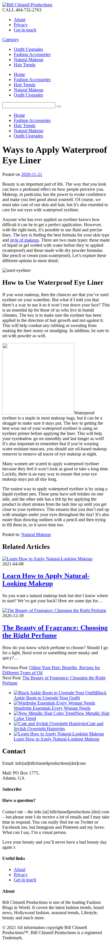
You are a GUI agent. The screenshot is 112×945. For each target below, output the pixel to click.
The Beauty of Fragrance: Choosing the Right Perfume (55, 631)
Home (19, 74)
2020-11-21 (31, 174)
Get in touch (25, 29)
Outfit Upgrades (28, 49)
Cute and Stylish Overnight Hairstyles (58, 726)
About (19, 19)
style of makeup (24, 240)
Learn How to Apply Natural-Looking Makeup (46, 579)
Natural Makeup (28, 59)
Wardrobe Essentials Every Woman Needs (52, 708)
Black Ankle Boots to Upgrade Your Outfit (60, 695)
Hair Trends (24, 64)
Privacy (21, 24)
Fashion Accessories (32, 54)
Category (10, 39)
